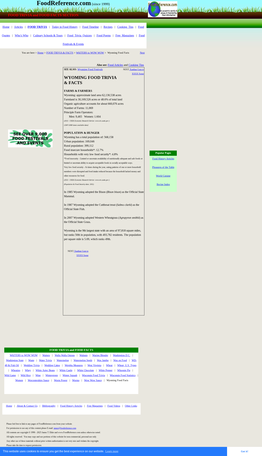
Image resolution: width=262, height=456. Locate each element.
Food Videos (113, 406)
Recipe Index (163, 184)
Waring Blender (100, 355)
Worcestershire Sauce (38, 380)
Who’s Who (21, 35)
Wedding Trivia (32, 365)
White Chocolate (85, 370)
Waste (31, 360)
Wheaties (15, 370)
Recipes (108, 26)
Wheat (109, 365)
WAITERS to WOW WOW (90, 52)
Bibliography (48, 406)
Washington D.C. (121, 355)
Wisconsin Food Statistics (122, 375)
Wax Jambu (103, 360)
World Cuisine (163, 176)
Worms (75, 380)
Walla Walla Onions (65, 355)
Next (142, 52)
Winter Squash (70, 375)
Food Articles (115, 64)
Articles (18, 26)
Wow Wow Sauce (93, 380)
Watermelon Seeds (83, 360)
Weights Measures (74, 365)
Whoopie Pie (123, 370)
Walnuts (83, 355)
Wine (38, 375)
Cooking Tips (136, 64)
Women (19, 380)
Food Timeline (90, 26)
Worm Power (60, 380)
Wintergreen (51, 375)
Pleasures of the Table (163, 167)
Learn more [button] (111, 451)
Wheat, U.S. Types (126, 365)
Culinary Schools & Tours (48, 35)
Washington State (15, 360)
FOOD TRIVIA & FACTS (59, 52)
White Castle (66, 370)
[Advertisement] (104, 286)
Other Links (131, 406)
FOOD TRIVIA (37, 26)
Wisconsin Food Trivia (93, 375)
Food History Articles (71, 406)
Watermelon (63, 360)
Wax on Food (120, 360)
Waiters (46, 355)
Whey (28, 370)
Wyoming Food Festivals (90, 69)
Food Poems (104, 35)
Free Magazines (95, 406)
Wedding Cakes (52, 365)
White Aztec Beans (45, 370)
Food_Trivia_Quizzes (79, 35)
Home (40, 52)
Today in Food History (65, 26)
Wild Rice (26, 375)
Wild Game (10, 375)
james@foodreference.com (65, 428)
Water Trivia (45, 360)
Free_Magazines (124, 35)
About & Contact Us (27, 406)
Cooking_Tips (125, 26)
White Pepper (105, 370)
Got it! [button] (244, 451)
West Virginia (94, 365)
